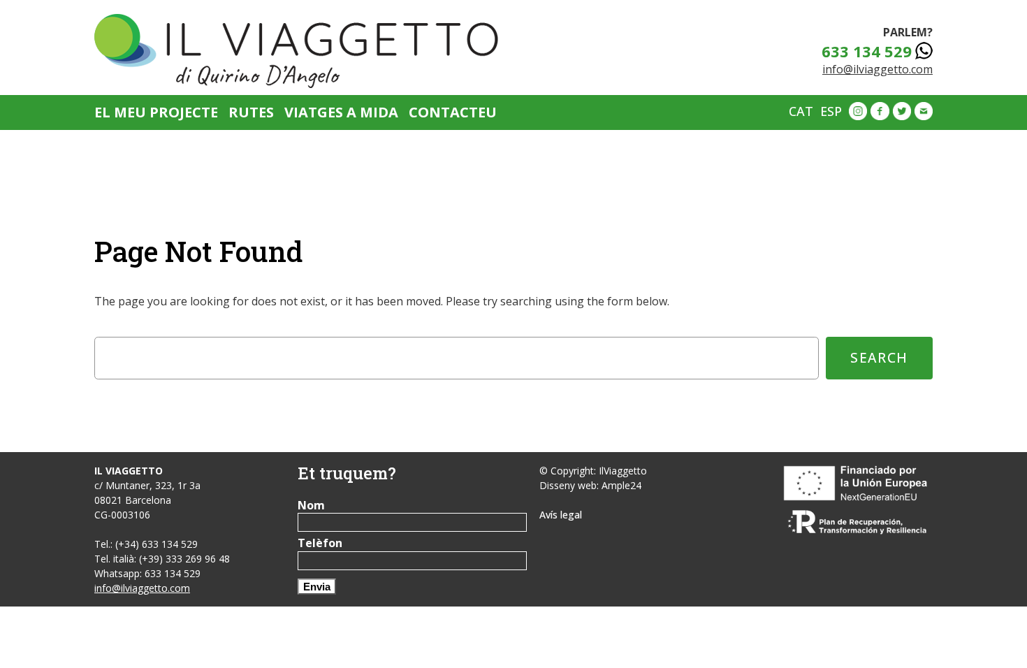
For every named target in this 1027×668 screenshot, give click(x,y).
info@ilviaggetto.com (877, 69)
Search (879, 357)
